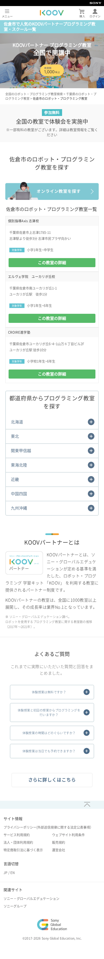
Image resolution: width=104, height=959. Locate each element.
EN (12, 872)
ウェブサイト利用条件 (68, 835)
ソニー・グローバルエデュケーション (31, 898)
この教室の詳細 (52, 263)
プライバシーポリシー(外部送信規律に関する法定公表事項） (48, 827)
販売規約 (58, 842)
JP (5, 872)
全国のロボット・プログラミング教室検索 (34, 94)
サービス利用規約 (17, 835)
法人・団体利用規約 (18, 842)
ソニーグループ (15, 906)
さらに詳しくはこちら (52, 780)
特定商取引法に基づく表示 (23, 850)
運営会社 (58, 850)
